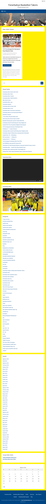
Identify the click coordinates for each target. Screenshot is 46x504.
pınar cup (5, 321)
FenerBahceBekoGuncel (7, 54)
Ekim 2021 (5, 408)
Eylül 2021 (5, 410)
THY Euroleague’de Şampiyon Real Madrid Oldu (13, 126)
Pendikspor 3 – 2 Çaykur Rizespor (10, 128)
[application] (23, 170)
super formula (6, 330)
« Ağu (4, 486)
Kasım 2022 (5, 381)
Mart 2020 (5, 445)
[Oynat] (4, 180)
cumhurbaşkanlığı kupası (8, 252)
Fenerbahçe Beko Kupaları (24, 496)
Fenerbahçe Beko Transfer (8, 96)
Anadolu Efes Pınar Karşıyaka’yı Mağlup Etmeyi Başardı (14, 124)
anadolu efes (5, 223)
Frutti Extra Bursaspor (7, 293)
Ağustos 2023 (6, 363)
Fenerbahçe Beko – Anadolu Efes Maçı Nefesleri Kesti (14, 147)
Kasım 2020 (5, 430)
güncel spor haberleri (7, 305)
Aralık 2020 (5, 428)
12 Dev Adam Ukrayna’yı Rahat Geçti (10, 116)
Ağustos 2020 (6, 434)
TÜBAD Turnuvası (6, 340)
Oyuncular (32, 494)
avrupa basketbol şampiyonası (10, 69)
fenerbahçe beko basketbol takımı (10, 274)
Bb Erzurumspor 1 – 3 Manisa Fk (10, 137)
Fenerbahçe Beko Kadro (8, 94)
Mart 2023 (5, 373)
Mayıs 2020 (5, 441)
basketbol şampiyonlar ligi (8, 239)
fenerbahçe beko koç (7, 278)
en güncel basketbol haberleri (9, 260)
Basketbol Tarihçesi (7, 114)
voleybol (4, 350)
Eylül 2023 (5, 361)
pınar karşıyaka (6, 323)
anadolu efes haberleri (7, 225)
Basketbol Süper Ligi (7, 241)
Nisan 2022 (5, 395)
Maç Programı (38, 494)
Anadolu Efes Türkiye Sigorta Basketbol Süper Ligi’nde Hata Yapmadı (17, 151)
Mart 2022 (5, 398)
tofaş (4, 334)
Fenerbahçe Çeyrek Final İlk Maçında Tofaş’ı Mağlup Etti (14, 122)
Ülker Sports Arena (7, 100)
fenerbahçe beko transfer (8, 280)
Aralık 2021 (5, 404)
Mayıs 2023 (5, 369)
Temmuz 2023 (6, 365)
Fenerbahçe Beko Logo (7, 102)
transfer (4, 336)
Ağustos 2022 (6, 387)
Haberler (15, 496)
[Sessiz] (40, 180)
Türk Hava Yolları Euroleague (9, 342)
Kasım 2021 (5, 406)
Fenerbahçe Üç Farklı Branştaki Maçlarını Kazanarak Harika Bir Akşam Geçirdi (19, 145)
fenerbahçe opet (6, 284)
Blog (11, 71)
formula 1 (5, 291)
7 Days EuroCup (6, 219)
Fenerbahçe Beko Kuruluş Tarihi (9, 106)
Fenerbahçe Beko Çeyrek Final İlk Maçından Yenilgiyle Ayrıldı (15, 131)
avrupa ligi (5, 231)
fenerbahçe (5, 268)
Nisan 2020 (5, 443)
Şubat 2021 (5, 424)
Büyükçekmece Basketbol (8, 248)
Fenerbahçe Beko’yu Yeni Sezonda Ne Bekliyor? (12, 112)
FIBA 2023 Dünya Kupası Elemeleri (10, 289)
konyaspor (5, 313)
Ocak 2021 (5, 426)
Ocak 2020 (5, 449)
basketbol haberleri (6, 71)
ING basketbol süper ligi (8, 307)
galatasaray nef (6, 299)
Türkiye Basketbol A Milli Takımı (9, 344)
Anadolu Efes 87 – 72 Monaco (9, 139)
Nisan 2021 (5, 420)
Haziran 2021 (5, 416)
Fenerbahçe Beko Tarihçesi (18, 494)
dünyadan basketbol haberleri (9, 256)
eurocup (4, 264)
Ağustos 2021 (6, 412)
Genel (16, 74)
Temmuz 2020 (6, 437)
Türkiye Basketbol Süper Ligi (9, 346)
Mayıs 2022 (5, 393)
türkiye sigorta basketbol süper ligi (10, 348)
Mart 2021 (5, 422)
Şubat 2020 (5, 447)
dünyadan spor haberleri (10, 72)
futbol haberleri (6, 297)
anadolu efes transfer (7, 227)
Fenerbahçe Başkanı (7, 104)
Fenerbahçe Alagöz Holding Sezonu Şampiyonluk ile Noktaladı (16, 133)
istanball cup (5, 311)
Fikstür (27, 494)
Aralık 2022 (5, 379)
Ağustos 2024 (6, 359)
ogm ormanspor (6, 319)
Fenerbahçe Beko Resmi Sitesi (9, 459)
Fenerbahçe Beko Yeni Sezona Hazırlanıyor (12, 110)
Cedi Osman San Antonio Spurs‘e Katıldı (11, 118)
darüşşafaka (5, 254)
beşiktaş (4, 243)
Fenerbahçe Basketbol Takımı (23, 5)
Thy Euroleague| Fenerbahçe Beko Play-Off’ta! (12, 141)
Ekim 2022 (5, 383)
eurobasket (5, 262)
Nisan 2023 (5, 371)
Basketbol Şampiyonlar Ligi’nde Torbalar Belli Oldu (13, 120)
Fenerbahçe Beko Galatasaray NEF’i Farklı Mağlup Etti (14, 149)
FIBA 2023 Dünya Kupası (8, 287)
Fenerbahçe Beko (8, 494)
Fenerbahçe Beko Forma (8, 108)
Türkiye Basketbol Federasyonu (9, 457)
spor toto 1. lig (6, 328)
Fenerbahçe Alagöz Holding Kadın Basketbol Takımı (14, 270)
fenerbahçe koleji (6, 282)
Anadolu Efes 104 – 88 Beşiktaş (9, 135)
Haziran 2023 (5, 367)
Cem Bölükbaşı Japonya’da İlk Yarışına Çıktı (12, 143)
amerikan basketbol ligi (8, 221)
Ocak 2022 (5, 402)
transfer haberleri (6, 338)
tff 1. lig (4, 332)
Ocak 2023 (5, 377)
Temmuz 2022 (6, 389)
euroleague (12, 74)
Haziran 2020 (5, 439)
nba (3, 317)
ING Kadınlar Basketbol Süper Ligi (10, 309)
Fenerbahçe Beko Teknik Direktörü (10, 98)
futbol (4, 295)
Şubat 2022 (5, 400)
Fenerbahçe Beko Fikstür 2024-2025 (10, 92)
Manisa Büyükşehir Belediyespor (9, 315)
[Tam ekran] (41, 180)
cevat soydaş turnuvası (7, 250)
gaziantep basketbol (7, 301)
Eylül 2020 (5, 432)
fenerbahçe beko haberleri (8, 276)
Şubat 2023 (5, 375)
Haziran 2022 (5, 391)
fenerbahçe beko (6, 272)
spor (9, 75)
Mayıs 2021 (5, 418)
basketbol (18, 69)
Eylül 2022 (5, 385)
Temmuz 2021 (6, 414)
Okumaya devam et (7, 65)
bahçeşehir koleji (6, 233)
